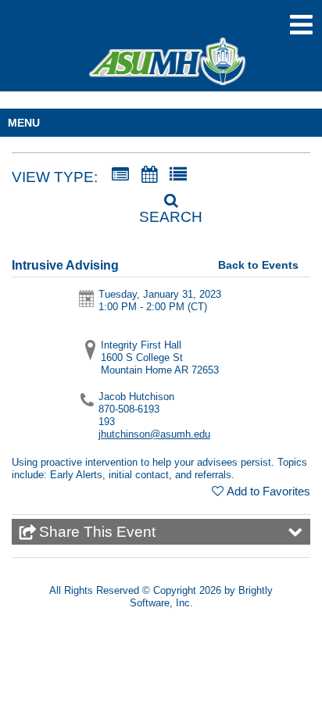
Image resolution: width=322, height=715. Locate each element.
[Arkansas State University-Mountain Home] (167, 68)
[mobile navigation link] (301, 25)
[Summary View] (120, 175)
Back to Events (258, 265)
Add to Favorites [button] (268, 491)
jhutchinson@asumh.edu (154, 434)
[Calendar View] (149, 175)
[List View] (178, 175)
